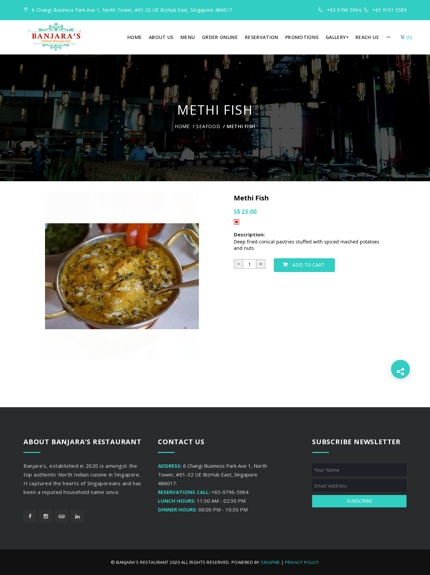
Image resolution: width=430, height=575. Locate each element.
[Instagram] (45, 516)
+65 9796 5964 (344, 10)
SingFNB (270, 562)
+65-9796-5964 (230, 492)
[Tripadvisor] (61, 516)
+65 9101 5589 (389, 10)
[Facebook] (30, 516)
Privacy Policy (302, 562)
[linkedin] (77, 516)
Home (182, 126)
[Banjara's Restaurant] (55, 37)
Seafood (208, 126)
